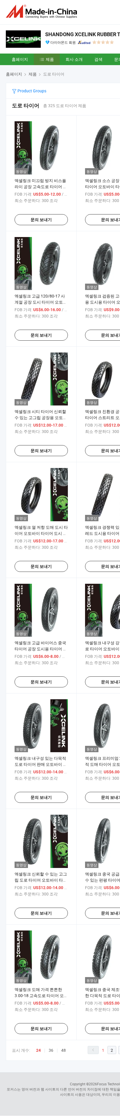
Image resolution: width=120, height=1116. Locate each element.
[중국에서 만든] (42, 11)
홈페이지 (20, 59)
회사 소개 (74, 59)
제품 (50, 59)
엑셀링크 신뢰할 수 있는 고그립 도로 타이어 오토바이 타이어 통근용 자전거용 (41, 880)
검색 (98, 59)
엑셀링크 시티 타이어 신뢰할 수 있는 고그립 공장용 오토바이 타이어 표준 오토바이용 (41, 417)
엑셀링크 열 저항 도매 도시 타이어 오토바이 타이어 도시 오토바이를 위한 (41, 533)
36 (51, 1050)
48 (63, 1050)
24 (38, 1050)
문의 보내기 (41, 219)
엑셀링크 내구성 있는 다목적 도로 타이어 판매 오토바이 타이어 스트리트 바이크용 (41, 764)
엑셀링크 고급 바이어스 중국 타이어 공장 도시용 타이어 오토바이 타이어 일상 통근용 (41, 649)
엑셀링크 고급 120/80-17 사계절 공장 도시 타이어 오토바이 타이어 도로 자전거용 (41, 302)
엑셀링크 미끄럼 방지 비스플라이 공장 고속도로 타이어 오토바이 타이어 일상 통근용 (41, 186)
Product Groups (31, 90)
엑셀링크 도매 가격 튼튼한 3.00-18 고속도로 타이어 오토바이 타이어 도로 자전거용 (41, 995)
